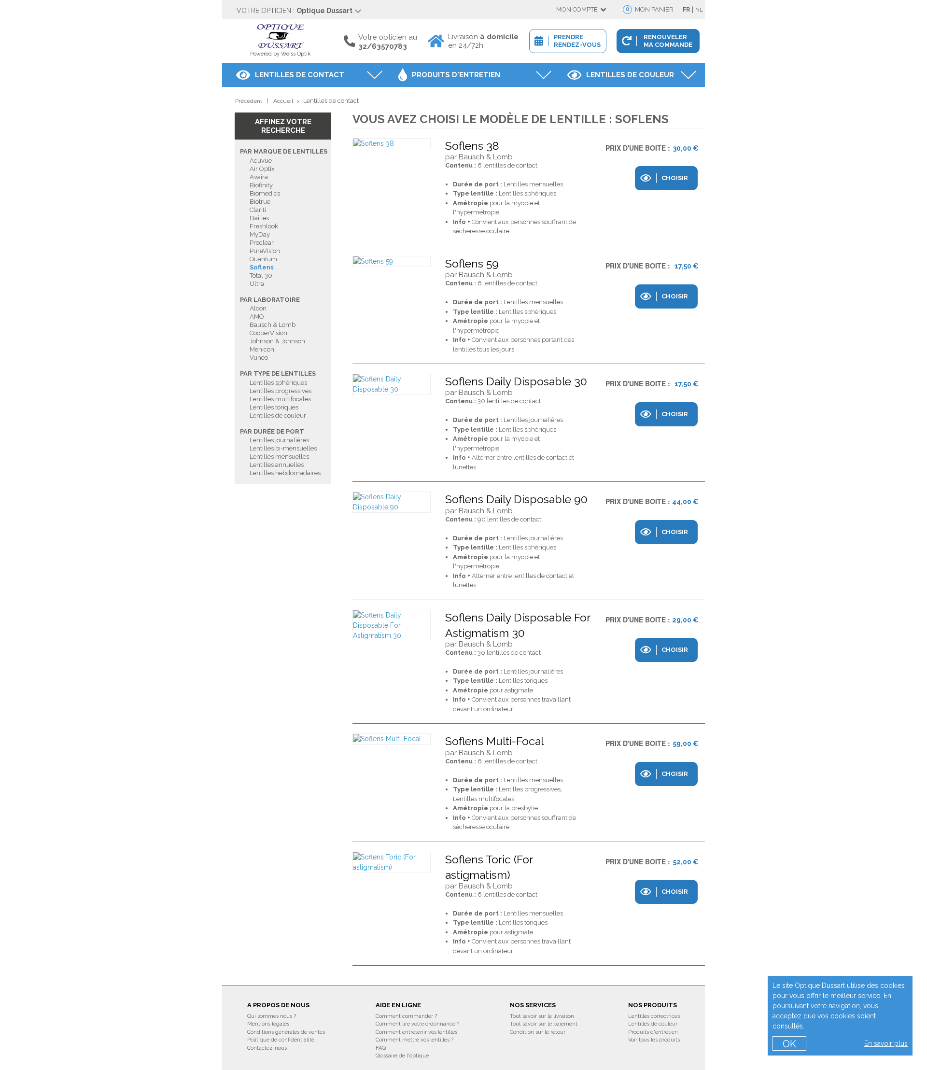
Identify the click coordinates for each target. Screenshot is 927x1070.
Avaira (259, 177)
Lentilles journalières (279, 440)
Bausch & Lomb (272, 324)
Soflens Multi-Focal (494, 740)
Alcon (258, 308)
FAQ (381, 1048)
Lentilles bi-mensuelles (283, 448)
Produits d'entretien (456, 74)
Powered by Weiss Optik (280, 54)
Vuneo (259, 357)
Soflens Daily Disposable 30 (516, 381)
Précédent (248, 101)
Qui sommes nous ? (271, 1016)
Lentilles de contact (299, 74)
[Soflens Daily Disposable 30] (391, 384)
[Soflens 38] (391, 143)
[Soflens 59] (391, 261)
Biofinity (261, 185)
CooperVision (268, 333)
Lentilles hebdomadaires (285, 473)
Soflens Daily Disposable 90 (516, 499)
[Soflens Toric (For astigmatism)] (391, 862)
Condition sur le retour (537, 1032)
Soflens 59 (472, 263)
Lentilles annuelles (277, 464)
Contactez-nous (267, 1048)
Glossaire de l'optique (402, 1056)
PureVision (265, 250)
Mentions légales (268, 1024)
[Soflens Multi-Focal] (391, 739)
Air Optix (262, 168)
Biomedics (265, 193)
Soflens (262, 267)
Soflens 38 (472, 145)
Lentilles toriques (274, 407)
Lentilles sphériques (278, 382)
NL (699, 9)
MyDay (260, 234)
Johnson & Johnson (277, 341)
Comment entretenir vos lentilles (416, 1032)
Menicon (262, 349)
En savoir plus (886, 1043)
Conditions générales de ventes (286, 1032)
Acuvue (261, 160)
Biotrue (260, 201)
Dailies (259, 218)
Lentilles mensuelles (279, 456)
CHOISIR (674, 178)
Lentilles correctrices (654, 1016)
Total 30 (261, 275)
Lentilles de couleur (630, 74)
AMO (257, 316)
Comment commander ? (406, 1016)
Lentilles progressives (280, 390)
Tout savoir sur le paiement (543, 1024)
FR (686, 9)
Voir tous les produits (654, 1040)
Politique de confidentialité (280, 1040)
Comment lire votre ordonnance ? (417, 1024)
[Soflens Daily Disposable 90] (391, 502)
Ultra (257, 283)
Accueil (283, 101)
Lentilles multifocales (280, 399)
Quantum (263, 259)
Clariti (258, 209)
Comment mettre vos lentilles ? (414, 1040)
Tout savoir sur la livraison (542, 1016)
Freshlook (264, 226)
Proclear (262, 242)
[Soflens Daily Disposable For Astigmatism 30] (391, 625)
